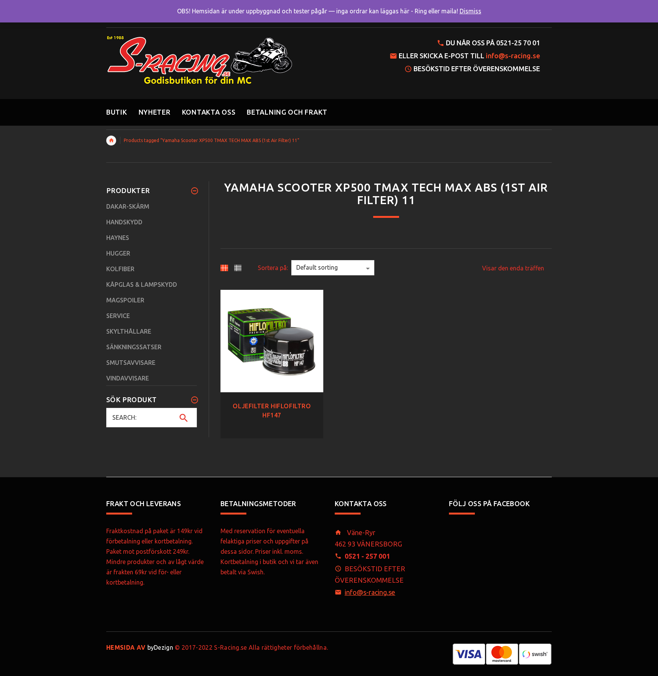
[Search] (183, 418)
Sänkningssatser (133, 347)
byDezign (139, 647)
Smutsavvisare (130, 362)
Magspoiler (125, 300)
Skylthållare (128, 331)
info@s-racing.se (513, 55)
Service (118, 315)
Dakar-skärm (127, 206)
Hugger (118, 253)
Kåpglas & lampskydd (141, 284)
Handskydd (124, 222)
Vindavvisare (127, 378)
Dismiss (470, 11)
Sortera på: (273, 267)
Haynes (117, 237)
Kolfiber (120, 268)
